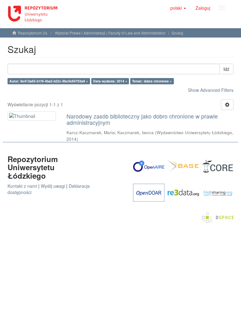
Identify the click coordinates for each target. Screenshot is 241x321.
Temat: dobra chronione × (152, 81)
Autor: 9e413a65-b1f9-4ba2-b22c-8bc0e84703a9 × (48, 81)
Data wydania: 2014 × (110, 81)
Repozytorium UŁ (33, 32)
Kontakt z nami (22, 186)
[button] (178, 8)
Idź (226, 69)
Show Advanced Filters (210, 90)
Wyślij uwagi (53, 186)
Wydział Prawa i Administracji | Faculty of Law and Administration (110, 32)
